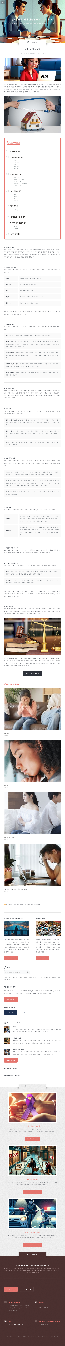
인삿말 (14, 1027)
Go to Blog (32, 1139)
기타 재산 (16, 168)
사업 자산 (16, 166)
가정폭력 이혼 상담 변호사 (32, 1126)
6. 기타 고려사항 (15, 234)
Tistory (39, 1336)
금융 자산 (16, 162)
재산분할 (16, 228)
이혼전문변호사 (17, 1038)
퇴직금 (15, 164)
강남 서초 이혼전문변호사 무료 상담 (32, 19)
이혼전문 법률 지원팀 (18, 1049)
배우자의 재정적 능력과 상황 (20, 183)
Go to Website (32, 1192)
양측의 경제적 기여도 (19, 179)
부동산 (15, 161)
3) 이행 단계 (14, 206)
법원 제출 (16, 200)
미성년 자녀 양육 (18, 185)
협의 (15, 194)
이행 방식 (16, 209)
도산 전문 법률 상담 (32, 1179)
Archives (11, 1060)
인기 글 (25, 1012)
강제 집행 (16, 211)
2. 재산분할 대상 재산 (16, 157)
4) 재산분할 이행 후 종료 (17, 217)
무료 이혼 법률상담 (32, 673)
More (11, 958)
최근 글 (11, 1012)
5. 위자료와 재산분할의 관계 (18, 223)
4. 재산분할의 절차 (15, 191)
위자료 (15, 226)
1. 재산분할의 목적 (15, 151)
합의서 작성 (16, 198)
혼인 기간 (16, 177)
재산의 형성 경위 (18, 181)
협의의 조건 (16, 196)
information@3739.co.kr (16, 1324)
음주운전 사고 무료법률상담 (32, 1232)
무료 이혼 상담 (11, 999)
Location (27, 1289)
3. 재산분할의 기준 (15, 174)
